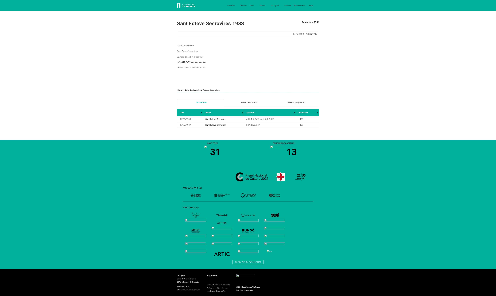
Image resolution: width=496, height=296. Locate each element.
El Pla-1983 (298, 34)
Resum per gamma (296, 102)
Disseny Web (221, 291)
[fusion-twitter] (211, 280)
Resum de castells (249, 102)
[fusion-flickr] (227, 280)
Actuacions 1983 (310, 22)
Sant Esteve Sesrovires (215, 119)
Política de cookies (213, 288)
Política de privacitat (222, 285)
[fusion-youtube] (217, 280)
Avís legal (210, 285)
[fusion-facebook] (207, 280)
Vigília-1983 (311, 34)
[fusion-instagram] (214, 280)
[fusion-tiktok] (221, 280)
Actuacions (201, 102)
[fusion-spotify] (224, 280)
